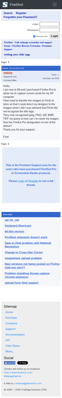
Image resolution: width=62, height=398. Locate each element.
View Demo (12, 345)
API (7, 340)
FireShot (16, 5)
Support (10, 329)
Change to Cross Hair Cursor (24, 252)
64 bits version (14, 231)
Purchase (11, 317)
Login (21, 181)
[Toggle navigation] (54, 4)
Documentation (15, 334)
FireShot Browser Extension (26, 46)
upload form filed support (22, 282)
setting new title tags (17, 54)
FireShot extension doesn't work (26, 237)
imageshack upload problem (23, 258)
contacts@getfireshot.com (28, 383)
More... (9, 351)
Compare (11, 323)
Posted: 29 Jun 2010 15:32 (13, 68)
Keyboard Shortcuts (18, 225)
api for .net (12, 220)
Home (9, 312)
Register (33, 181)
